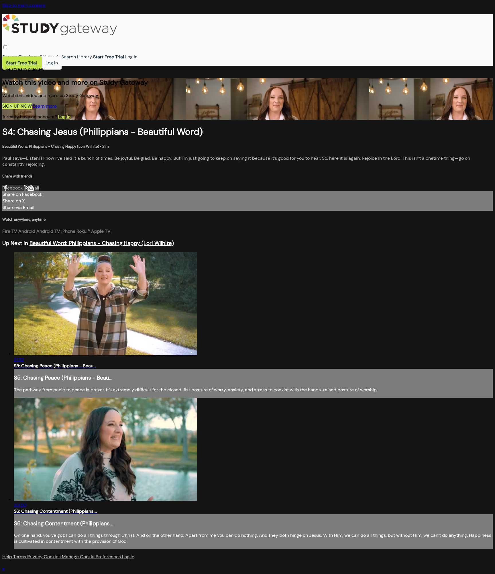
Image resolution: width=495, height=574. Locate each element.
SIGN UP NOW (17, 106)
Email (33, 188)
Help (7, 557)
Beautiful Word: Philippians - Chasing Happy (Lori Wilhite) (51, 146)
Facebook (13, 188)
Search (68, 57)
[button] (5, 47)
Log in (64, 117)
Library (84, 57)
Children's (49, 57)
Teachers (28, 57)
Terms (20, 557)
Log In (131, 57)
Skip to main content (24, 5)
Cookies (53, 557)
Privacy (35, 557)
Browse (10, 57)
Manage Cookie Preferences (92, 557)
